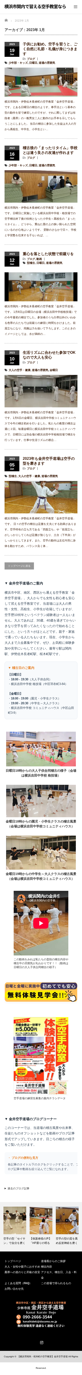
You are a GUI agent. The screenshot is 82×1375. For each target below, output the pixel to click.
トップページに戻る (19, 565)
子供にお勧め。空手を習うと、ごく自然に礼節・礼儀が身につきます (50, 49)
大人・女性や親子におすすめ (22, 1266)
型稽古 (31, 263)
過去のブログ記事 (18, 1188)
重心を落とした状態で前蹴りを (48, 254)
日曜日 (33, 62)
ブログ (31, 58)
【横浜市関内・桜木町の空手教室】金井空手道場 (43, 1356)
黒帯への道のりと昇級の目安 (22, 1272)
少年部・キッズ (18, 62)
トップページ (13, 1261)
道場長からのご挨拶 (53, 1261)
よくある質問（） (18, 1283)
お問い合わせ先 (14, 1288)
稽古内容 (46, 1266)
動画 (39, 259)
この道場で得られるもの (56, 1283)
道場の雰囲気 (47, 62)
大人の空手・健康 (20, 370)
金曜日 (54, 370)
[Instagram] (41, 1341)
